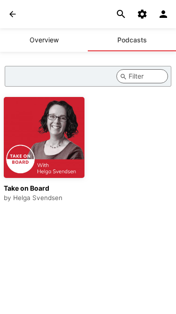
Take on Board (26, 188)
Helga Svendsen (37, 197)
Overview (44, 40)
